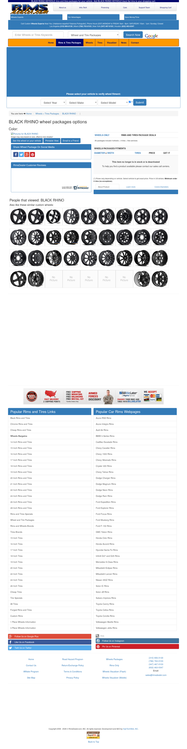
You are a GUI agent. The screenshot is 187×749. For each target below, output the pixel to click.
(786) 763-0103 (85, 26)
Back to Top (93, 741)
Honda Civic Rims (104, 537)
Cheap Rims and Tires (20, 429)
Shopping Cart (165, 7)
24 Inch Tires (16, 579)
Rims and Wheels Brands (22, 525)
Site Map (31, 677)
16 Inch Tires (16, 543)
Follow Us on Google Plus (26, 636)
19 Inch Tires (16, 561)
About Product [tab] (103, 186)
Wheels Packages (114, 659)
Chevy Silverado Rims (106, 459)
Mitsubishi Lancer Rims (106, 573)
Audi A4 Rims (102, 429)
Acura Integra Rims (105, 423)
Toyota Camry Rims (105, 603)
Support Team (144, 7)
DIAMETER (99, 152)
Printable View (51, 140)
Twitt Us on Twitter (23, 647)
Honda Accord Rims (105, 543)
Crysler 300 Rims (104, 465)
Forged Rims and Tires (21, 609)
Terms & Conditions (73, 671)
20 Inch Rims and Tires (21, 477)
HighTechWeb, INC (130, 728)
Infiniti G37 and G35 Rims (108, 555)
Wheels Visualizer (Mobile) (114, 677)
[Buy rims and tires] (51, 133)
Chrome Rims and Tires (21, 423)
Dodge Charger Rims (105, 477)
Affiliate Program (31, 671)
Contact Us (31, 665)
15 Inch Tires (16, 537)
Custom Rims (16, 615)
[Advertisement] (93, 70)
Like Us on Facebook (24, 642)
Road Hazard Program (72, 659)
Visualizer (112, 42)
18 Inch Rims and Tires (21, 465)
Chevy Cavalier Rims (105, 447)
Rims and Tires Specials (21, 513)
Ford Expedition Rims (106, 501)
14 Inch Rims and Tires (21, 441)
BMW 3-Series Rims (105, 435)
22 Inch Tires (16, 573)
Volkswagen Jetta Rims (106, 627)
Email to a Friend (71, 140)
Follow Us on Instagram (113, 640)
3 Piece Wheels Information (23, 627)
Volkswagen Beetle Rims (107, 621)
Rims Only (114, 665)
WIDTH (110, 152)
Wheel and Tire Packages (22, 519)
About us (62, 7)
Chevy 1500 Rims (104, 453)
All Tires (14, 603)
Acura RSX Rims (103, 417)
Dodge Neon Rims (104, 489)
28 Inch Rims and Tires (21, 507)
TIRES (138, 152)
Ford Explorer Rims (105, 507)
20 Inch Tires (16, 567)
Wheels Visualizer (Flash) (114, 671)
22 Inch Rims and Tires (21, 489)
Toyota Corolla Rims (105, 615)
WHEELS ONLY (102, 135)
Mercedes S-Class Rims (107, 561)
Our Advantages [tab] (74, 17)
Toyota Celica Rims (105, 609)
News (124, 42)
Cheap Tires (16, 591)
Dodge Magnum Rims (106, 483)
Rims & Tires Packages (69, 42)
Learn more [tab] (130, 186)
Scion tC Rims (102, 585)
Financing (105, 7)
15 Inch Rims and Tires (21, 447)
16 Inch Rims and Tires (21, 453)
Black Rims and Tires (20, 417)
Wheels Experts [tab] (17, 17)
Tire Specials (16, 597)
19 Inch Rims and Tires (21, 471)
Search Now (133, 35)
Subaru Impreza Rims (106, 597)
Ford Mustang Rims (105, 519)
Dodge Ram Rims (104, 495)
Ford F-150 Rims (104, 525)
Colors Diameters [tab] (161, 186)
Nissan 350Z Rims (104, 579)
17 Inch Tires (16, 549)
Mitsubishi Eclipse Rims (106, 567)
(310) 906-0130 (66, 26)
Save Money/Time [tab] (132, 17)
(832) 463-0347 (128, 26)
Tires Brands (16, 531)
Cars (125, 7)
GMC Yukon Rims (104, 531)
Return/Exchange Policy (73, 665)
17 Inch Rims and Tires (21, 459)
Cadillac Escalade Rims (106, 441)
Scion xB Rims (102, 591)
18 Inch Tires (16, 555)
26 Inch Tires (16, 585)
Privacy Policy (72, 677)
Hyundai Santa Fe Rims (107, 549)
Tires (99, 42)
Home (51, 42)
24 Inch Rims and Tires (21, 495)
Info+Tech (83, 7)
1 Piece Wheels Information (23, 621)
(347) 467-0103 (107, 26)
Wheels (89, 42)
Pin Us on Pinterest (111, 646)
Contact (135, 42)
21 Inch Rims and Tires (21, 483)
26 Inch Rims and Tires (21, 501)
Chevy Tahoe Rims (104, 471)
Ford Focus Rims (104, 513)
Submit (140, 102)
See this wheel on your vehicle (27, 140)
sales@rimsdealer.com (156, 675)
